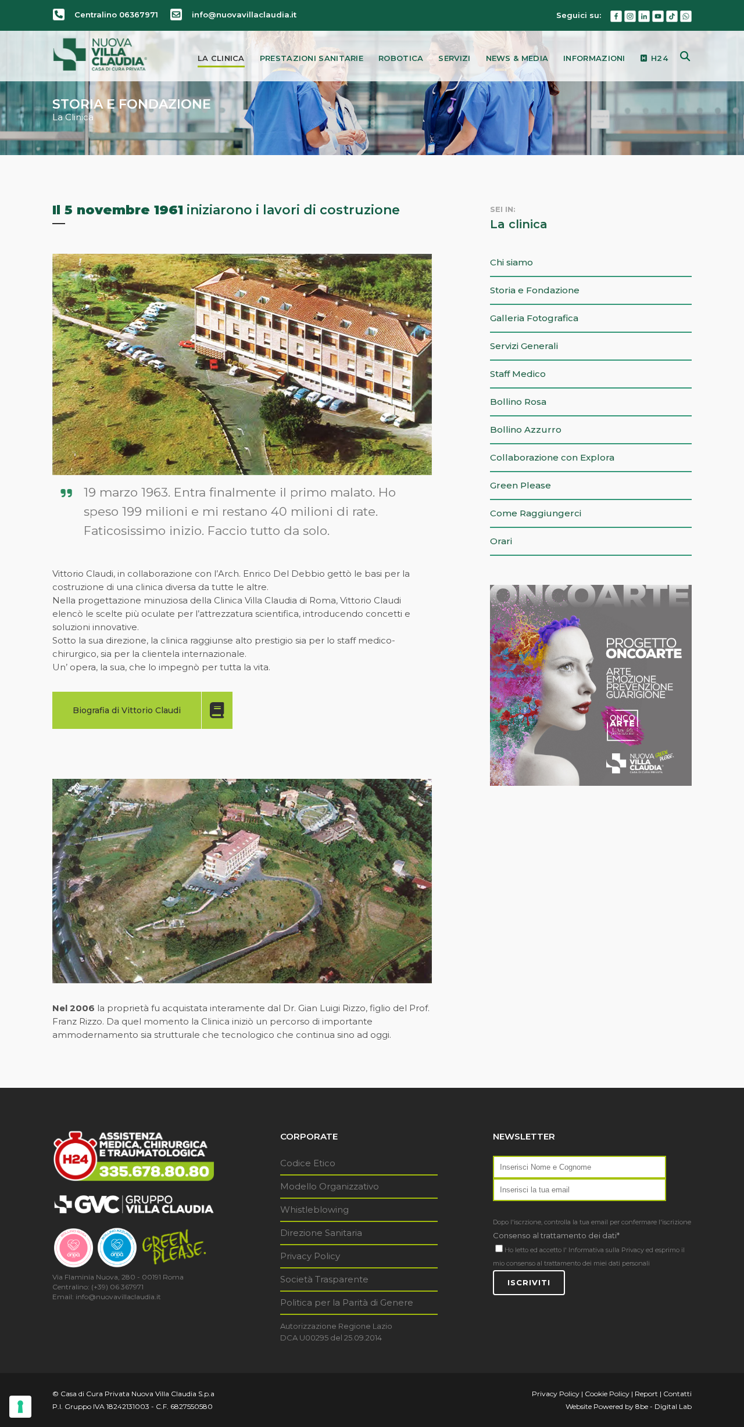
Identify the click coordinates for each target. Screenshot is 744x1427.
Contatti (677, 1393)
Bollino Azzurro (525, 429)
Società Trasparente (324, 1279)
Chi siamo (511, 262)
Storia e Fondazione (535, 290)
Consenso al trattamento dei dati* (556, 1235)
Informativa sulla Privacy (606, 1250)
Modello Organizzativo (329, 1186)
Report (646, 1393)
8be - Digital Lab (663, 1406)
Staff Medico (518, 373)
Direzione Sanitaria (321, 1232)
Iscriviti (528, 1282)
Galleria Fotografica (534, 317)
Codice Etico (307, 1163)
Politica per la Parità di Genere (346, 1302)
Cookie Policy (607, 1393)
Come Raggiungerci (535, 513)
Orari (501, 541)
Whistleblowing (314, 1209)
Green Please (520, 485)
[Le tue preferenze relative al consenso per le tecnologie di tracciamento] (20, 1407)
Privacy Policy (310, 1255)
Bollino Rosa (518, 401)
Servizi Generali (524, 345)
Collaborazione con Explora (552, 457)
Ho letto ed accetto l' (536, 1250)
